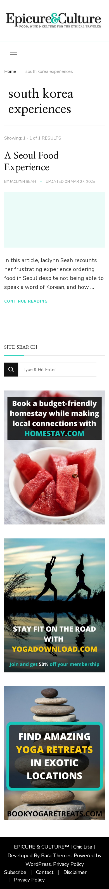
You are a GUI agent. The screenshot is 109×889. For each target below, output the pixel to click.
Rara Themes (56, 855)
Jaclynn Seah (23, 181)
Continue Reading (26, 301)
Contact (45, 872)
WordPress (38, 864)
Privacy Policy (68, 864)
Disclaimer (75, 872)
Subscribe (15, 872)
